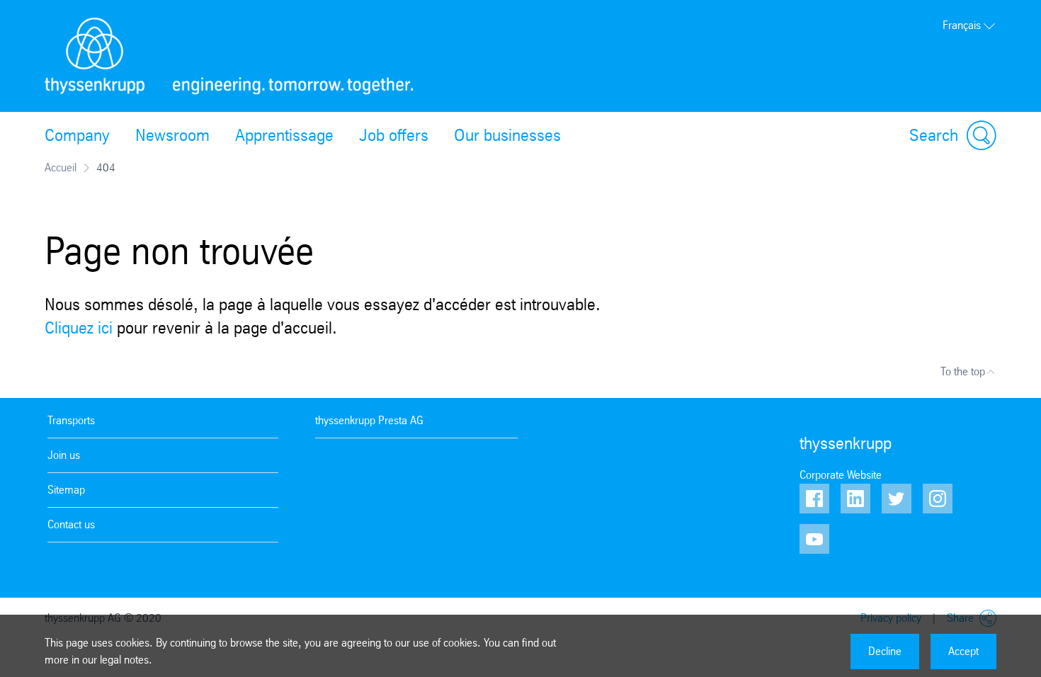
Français (962, 25)
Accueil (60, 167)
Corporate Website (841, 475)
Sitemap (66, 489)
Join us (63, 455)
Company (77, 135)
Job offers (393, 135)
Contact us (71, 524)
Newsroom (172, 135)
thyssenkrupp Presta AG (369, 420)
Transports (71, 420)
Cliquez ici (79, 328)
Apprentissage (284, 135)
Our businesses (507, 135)
